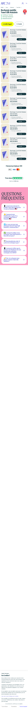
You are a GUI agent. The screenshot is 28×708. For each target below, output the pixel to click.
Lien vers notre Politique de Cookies (9, 696)
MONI (2, 7)
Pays (7, 7)
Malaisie (12, 7)
